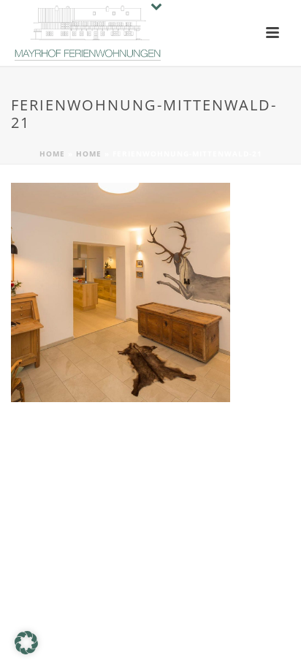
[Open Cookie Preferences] (26, 650)
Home (52, 153)
